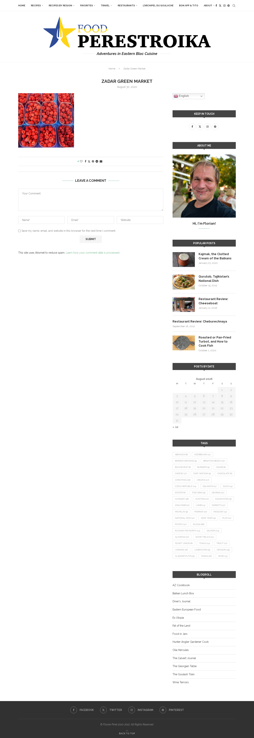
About (208, 5)
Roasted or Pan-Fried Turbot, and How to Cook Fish (215, 342)
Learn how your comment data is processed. (93, 252)
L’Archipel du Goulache (158, 5)
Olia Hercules (181, 650)
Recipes (36, 5)
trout (221, 543)
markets (218, 505)
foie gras (198, 492)
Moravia (200, 512)
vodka (206, 556)
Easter (180, 492)
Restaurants (126, 5)
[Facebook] (216, 5)
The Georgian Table (185, 666)
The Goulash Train (183, 674)
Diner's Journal (181, 601)
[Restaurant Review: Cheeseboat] (184, 304)
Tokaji (204, 543)
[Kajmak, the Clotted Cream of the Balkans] (184, 259)
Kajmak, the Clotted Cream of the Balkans (215, 256)
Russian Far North (187, 531)
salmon (213, 531)
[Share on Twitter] (89, 161)
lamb (200, 505)
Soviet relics (204, 537)
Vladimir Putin (184, 556)
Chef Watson (202, 473)
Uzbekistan (202, 550)
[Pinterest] (228, 5)
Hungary (182, 499)
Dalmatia (209, 486)
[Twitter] (220, 5)
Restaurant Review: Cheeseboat (213, 301)
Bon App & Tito (188, 5)
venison (223, 550)
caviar (221, 467)
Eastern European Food (187, 609)
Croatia (203, 480)
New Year (208, 518)
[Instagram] (224, 5)
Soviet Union (184, 543)
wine (222, 556)
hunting (202, 499)
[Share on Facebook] (85, 161)
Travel (105, 5)
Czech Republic (185, 486)
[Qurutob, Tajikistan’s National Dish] (184, 282)
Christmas (182, 480)
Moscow (220, 512)
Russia (198, 524)
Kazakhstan (223, 499)
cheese (181, 473)
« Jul (175, 427)
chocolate (224, 473)
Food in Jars (180, 633)
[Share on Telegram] (97, 161)
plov (226, 518)
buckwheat (183, 467)
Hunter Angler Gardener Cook (191, 641)
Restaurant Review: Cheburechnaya (200, 321)
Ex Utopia (178, 617)
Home (21, 5)
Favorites (86, 5)
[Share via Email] (101, 161)
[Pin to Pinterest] (93, 161)
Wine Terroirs (181, 682)
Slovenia (182, 537)
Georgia (218, 492)
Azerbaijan (202, 454)
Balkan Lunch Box (183, 593)
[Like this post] (81, 161)
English (183, 96)
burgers (203, 467)
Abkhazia (181, 454)
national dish (184, 518)
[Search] (234, 5)
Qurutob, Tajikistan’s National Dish (214, 278)
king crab (182, 505)
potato (181, 524)
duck (227, 486)
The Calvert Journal (184, 658)
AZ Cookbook (181, 585)
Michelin (181, 512)
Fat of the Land (181, 625)
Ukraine (181, 550)
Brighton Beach (214, 461)
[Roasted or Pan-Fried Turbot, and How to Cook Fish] (184, 342)
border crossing (186, 461)
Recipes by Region (60, 5)
